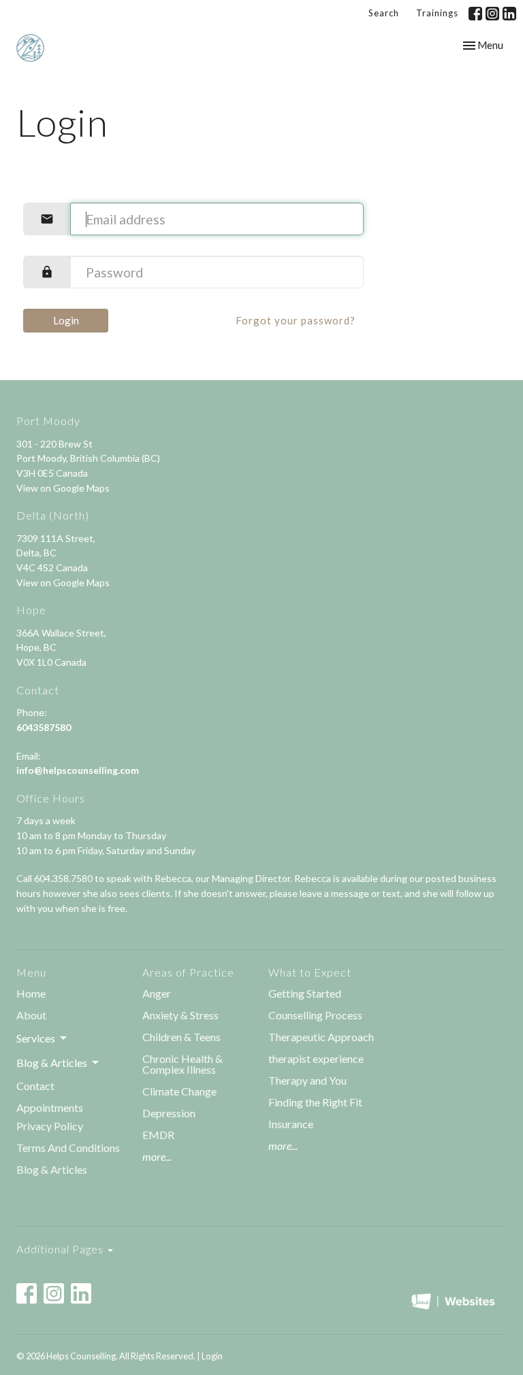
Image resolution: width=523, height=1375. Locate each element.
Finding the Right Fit (315, 1102)
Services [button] (35, 1038)
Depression (168, 1112)
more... (157, 1156)
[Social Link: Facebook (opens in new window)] (475, 13)
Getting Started (304, 993)
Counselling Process (315, 1014)
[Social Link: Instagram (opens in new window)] (492, 13)
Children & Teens (181, 1036)
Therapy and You (307, 1080)
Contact (35, 1085)
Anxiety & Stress (180, 1014)
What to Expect (309, 972)
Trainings (437, 12)
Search (383, 12)
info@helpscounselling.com (77, 770)
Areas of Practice (188, 972)
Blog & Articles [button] (51, 1062)
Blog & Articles (51, 1169)
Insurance (290, 1123)
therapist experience (316, 1058)
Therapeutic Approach (322, 1036)
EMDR (158, 1134)
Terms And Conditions (68, 1147)
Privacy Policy (49, 1125)
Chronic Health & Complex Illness (182, 1064)
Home (31, 993)
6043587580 (43, 727)
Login (66, 320)
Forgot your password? (295, 320)
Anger (156, 993)
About (31, 1014)
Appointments (49, 1107)
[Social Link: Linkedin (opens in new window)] (509, 13)
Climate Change (179, 1091)
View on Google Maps (63, 488)
